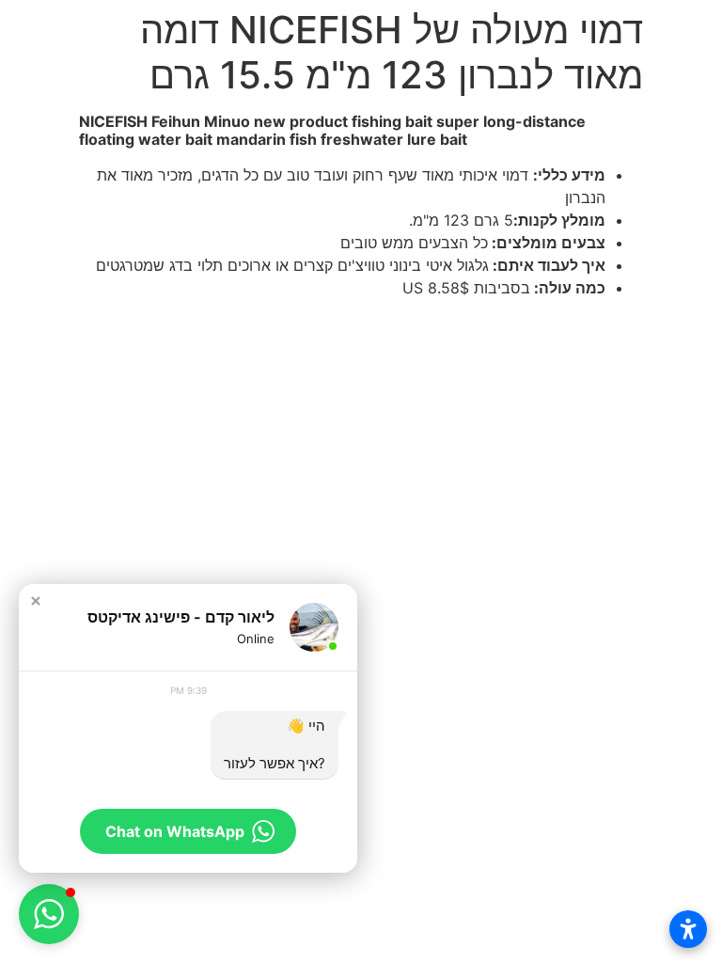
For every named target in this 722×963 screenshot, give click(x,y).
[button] (35, 601)
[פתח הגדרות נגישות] (688, 929)
